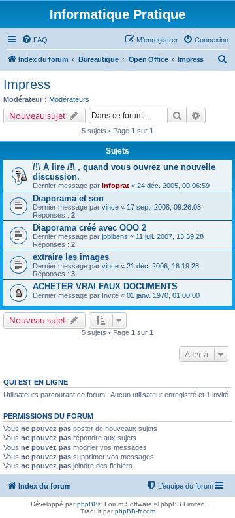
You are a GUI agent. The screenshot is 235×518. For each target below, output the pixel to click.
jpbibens (115, 236)
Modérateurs (69, 99)
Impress (26, 84)
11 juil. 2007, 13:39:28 (170, 236)
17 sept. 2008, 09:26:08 (164, 207)
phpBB (87, 504)
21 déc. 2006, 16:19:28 (163, 266)
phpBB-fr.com (135, 511)
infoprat (115, 185)
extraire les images (71, 257)
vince (110, 207)
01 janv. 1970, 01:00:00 (163, 295)
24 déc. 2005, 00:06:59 (173, 185)
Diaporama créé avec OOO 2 (89, 228)
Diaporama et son (68, 198)
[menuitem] (35, 40)
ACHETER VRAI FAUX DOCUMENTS (105, 286)
